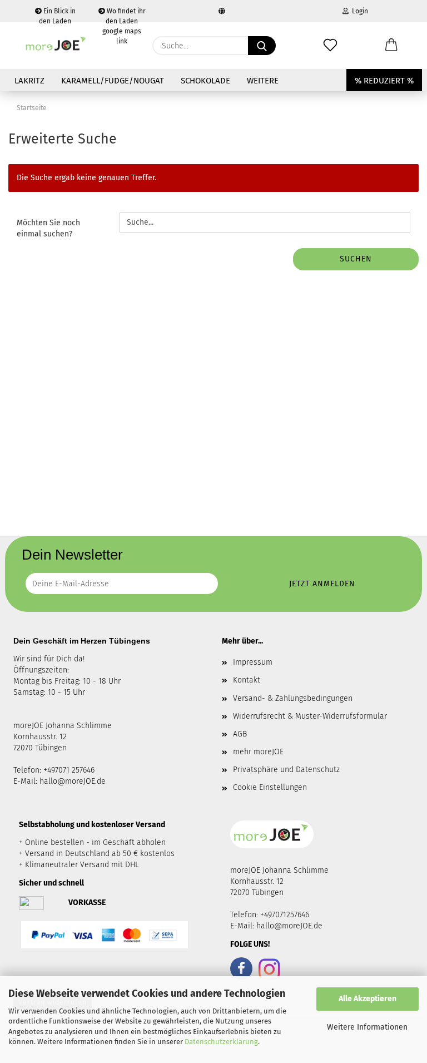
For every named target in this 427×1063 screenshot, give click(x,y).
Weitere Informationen (367, 1027)
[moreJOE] (56, 45)
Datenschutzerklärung (221, 1041)
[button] (391, 45)
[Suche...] (262, 45)
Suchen (356, 259)
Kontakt (246, 680)
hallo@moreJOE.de (72, 781)
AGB (240, 734)
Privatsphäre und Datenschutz (286, 769)
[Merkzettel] (330, 45)
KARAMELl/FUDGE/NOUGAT (112, 81)
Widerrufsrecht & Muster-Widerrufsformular (310, 716)
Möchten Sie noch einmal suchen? (48, 228)
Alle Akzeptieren (367, 998)
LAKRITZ (29, 81)
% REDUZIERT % (384, 81)
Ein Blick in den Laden (57, 14)
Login (358, 11)
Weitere (263, 81)
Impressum (252, 662)
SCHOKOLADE (205, 81)
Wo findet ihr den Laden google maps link (124, 14)
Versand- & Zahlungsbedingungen (292, 698)
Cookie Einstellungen (270, 787)
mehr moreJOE (258, 752)
